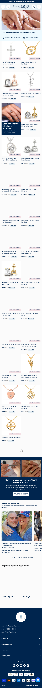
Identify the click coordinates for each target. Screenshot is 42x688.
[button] (3, 7)
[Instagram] (14, 665)
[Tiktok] (28, 665)
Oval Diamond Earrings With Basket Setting (30, 252)
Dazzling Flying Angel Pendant (30, 93)
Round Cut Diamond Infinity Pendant (30, 221)
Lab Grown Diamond (15, 58)
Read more (7, 552)
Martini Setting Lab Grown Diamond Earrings (29, 125)
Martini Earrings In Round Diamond (29, 190)
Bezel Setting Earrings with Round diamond (10, 221)
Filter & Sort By (32, 685)
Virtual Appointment (11, 632)
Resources (5, 650)
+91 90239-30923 (10, 629)
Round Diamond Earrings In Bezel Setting (30, 159)
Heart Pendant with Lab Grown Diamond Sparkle (9, 159)
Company (5, 638)
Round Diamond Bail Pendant (11, 344)
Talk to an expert (21, 494)
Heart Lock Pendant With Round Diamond (9, 407)
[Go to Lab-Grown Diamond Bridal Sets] (11, 582)
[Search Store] (8, 7)
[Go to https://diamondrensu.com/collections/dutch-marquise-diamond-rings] (11, 112)
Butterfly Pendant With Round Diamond (30, 283)
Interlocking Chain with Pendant (28, 63)
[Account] (34, 7)
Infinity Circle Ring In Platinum (11, 437)
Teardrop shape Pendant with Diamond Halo (11, 314)
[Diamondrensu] (21, 7)
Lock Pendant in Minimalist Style (29, 314)
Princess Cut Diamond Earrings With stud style (9, 252)
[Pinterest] (24, 665)
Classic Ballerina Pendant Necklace (9, 376)
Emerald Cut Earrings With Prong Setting (10, 283)
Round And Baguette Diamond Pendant (8, 63)
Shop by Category (7, 644)
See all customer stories (21, 558)
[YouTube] (21, 665)
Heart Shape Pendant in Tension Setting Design (28, 345)
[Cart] (39, 7)
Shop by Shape (6, 656)
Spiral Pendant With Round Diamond (29, 407)
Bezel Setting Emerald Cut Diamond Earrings (10, 94)
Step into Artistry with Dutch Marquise (11, 126)
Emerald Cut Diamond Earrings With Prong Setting (10, 190)
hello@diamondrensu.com (13, 626)
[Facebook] (17, 665)
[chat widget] (37, 679)
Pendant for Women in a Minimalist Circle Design (29, 376)
